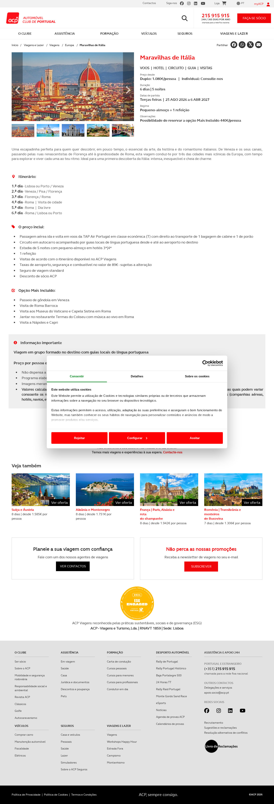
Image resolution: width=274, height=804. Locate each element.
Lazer (64, 755)
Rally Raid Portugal (168, 689)
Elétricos (20, 755)
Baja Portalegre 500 (169, 675)
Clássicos (20, 704)
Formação (115, 652)
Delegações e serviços (218, 687)
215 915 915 (215, 15)
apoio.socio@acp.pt (216, 692)
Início (15, 45)
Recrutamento (213, 722)
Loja (217, 3)
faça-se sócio (254, 18)
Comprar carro (24, 734)
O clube (20, 652)
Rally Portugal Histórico (171, 668)
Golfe (18, 711)
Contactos (149, 3)
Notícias (161, 710)
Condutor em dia (117, 689)
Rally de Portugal (167, 661)
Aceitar (195, 437)
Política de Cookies (56, 794)
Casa (64, 675)
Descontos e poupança (75, 689)
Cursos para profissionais (122, 682)
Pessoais (66, 741)
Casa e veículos (70, 734)
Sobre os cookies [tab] (197, 376)
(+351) (219, 668)
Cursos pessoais (117, 668)
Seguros (67, 726)
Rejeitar (79, 437)
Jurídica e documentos (75, 682)
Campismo (114, 755)
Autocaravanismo (26, 718)
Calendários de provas (170, 724)
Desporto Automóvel (172, 652)
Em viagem (68, 661)
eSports (161, 703)
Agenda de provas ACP (170, 717)
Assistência (69, 652)
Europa (69, 45)
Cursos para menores (120, 675)
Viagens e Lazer (34, 45)
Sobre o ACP (22, 668)
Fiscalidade (22, 748)
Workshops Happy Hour (122, 741)
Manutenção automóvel (30, 741)
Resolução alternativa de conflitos (226, 732)
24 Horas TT (163, 682)
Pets (64, 696)
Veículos (21, 726)
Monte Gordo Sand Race (171, 696)
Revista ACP (22, 697)
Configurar (134, 437)
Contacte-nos (172, 452)
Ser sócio (20, 661)
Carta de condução (119, 661)
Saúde (65, 668)
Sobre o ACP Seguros (74, 769)
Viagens (54, 45)
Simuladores (69, 762)
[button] (17, 86)
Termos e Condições (83, 794)
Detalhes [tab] (137, 376)
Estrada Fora (115, 748)
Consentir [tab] (77, 376)
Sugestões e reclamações (220, 727)
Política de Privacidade (26, 794)
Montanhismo (116, 762)
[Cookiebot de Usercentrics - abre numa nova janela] (205, 363)
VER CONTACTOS (73, 566)
